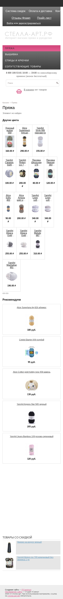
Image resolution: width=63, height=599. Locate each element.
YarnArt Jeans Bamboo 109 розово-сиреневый (31, 436)
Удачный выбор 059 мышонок (9, 131)
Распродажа (16, 474)
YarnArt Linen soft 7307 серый (47, 200)
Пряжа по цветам (19, 514)
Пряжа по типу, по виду (23, 504)
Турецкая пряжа (19, 479)
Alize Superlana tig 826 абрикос (31, 307)
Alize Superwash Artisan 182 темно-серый (24, 134)
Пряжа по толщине (20, 509)
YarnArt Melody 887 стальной (37, 234)
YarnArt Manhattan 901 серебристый (11, 266)
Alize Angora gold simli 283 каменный (21, 200)
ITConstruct (26, 590)
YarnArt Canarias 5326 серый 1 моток (9, 165)
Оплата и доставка (40, 11)
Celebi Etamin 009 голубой (31, 340)
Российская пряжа (21, 484)
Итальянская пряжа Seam (25, 499)
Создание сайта (12, 590)
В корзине (29, 89)
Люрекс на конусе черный (29, 542)
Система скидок (15, 11)
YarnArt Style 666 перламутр (40, 130)
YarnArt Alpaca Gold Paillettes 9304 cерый (9, 236)
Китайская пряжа (19, 489)
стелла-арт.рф (14, 596)
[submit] (57, 84)
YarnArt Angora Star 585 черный (32, 404)
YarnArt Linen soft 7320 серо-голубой (35, 201)
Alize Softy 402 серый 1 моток (8, 201)
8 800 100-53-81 (14, 73)
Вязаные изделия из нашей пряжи (31, 494)
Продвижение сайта (13, 592)
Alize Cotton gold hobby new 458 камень (31, 372)
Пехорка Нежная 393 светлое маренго (50, 165)
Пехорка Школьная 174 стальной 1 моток (36, 165)
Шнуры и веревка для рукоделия (30, 528)
